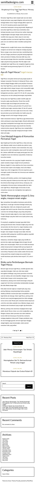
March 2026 (5, 446)
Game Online (17, 6)
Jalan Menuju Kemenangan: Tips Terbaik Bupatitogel (16, 401)
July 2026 (5, 440)
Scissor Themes (12, 481)
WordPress (30, 481)
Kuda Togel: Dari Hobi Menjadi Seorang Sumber (14, 407)
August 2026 (5, 438)
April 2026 (5, 444)
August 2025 (5, 456)
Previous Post (7, 337)
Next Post (29, 337)
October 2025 (6, 453)
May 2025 (5, 460)
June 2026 (5, 441)
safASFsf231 (12, 13)
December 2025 (6, 450)
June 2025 (5, 458)
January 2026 (6, 448)
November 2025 (6, 451)
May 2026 (5, 443)
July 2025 (5, 457)
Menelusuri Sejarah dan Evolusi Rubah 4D (17, 371)
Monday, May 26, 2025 (22, 13)
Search (4, 383)
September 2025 (6, 454)
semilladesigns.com (12, 2)
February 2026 (6, 447)
